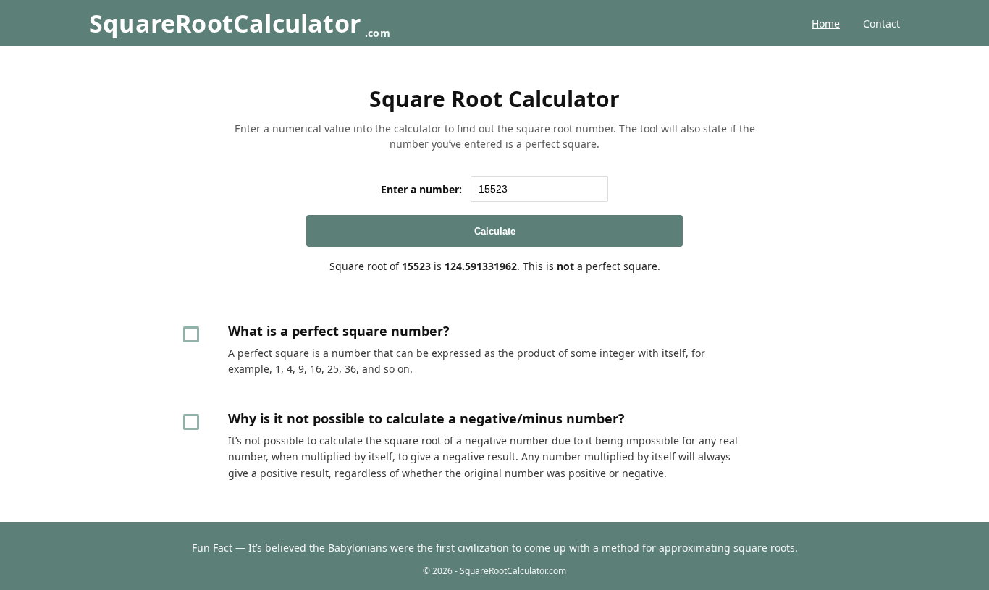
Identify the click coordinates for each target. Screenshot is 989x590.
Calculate (494, 231)
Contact (881, 23)
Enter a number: (421, 189)
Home (826, 23)
